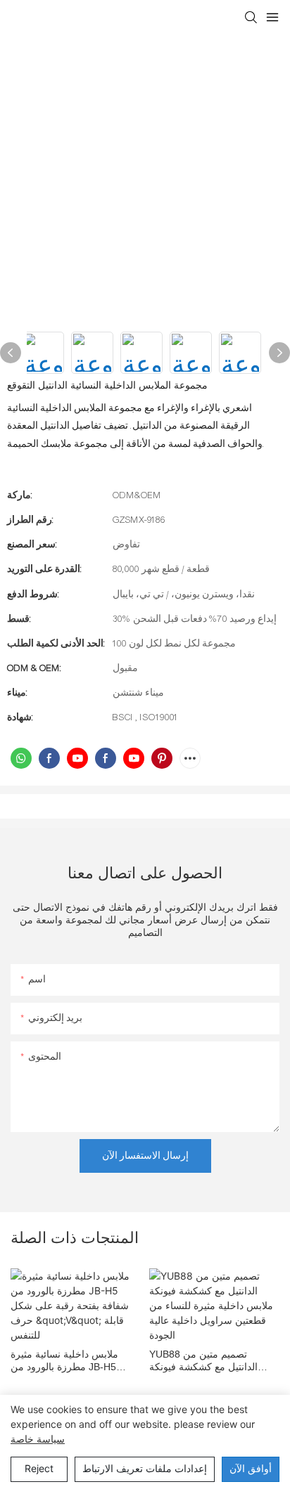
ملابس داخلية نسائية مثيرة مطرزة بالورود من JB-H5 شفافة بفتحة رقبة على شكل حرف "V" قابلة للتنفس (70, 1360)
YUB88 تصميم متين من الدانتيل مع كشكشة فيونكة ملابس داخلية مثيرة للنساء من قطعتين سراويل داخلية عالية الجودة (211, 1360)
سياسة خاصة (38, 1439)
